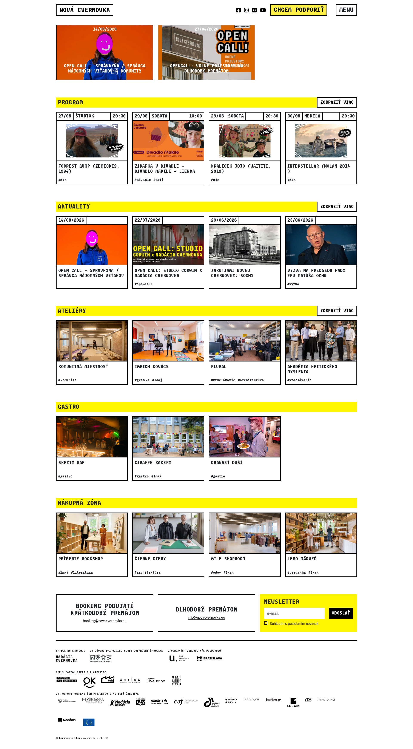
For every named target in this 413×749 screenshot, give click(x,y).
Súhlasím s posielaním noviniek (294, 623)
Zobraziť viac (337, 102)
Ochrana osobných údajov (71, 738)
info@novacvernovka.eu (206, 617)
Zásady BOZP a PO (97, 738)
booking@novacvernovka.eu (104, 621)
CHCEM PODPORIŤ (299, 10)
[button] (58, 52)
